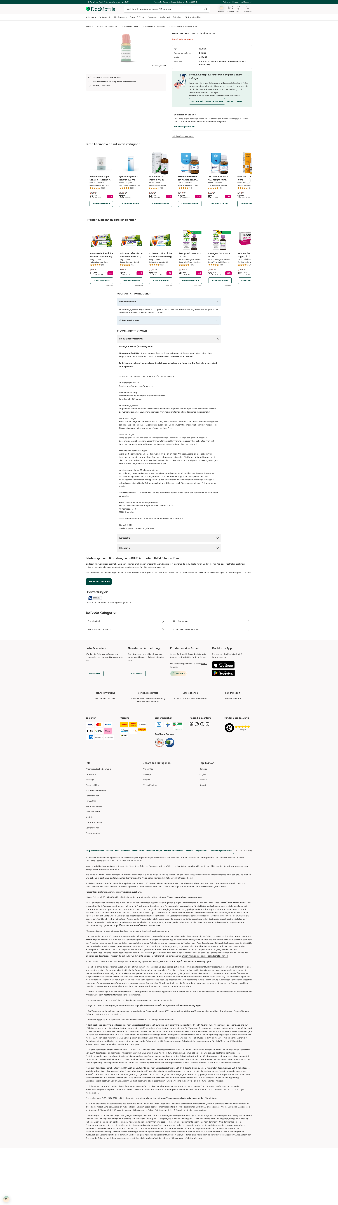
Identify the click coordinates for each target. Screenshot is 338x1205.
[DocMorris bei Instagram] (202, 724)
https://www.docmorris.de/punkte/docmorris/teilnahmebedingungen (168, 1006)
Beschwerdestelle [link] (94, 806)
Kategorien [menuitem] (91, 17)
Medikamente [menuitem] (120, 17)
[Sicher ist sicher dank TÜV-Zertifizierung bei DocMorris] (159, 724)
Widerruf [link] (125, 850)
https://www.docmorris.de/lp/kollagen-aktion (182, 1098)
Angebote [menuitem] (106, 17)
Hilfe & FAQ (91, 801)
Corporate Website (95, 850)
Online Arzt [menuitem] (165, 17)
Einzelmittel (161, 26)
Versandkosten (92, 795)
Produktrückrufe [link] (93, 811)
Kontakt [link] (89, 817)
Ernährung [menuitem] (152, 17)
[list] (126, 48)
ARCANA (203, 57)
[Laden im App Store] (231, 665)
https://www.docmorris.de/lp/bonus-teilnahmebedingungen (182, 961)
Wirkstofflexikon (150, 785)
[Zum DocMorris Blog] (191, 724)
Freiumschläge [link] (92, 785)
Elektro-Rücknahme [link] (174, 850)
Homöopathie (147, 26)
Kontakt (189, 850)
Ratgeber (147, 779)
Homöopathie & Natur (129, 26)
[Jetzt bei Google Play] (231, 673)
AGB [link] (117, 850)
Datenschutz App (154, 850)
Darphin (203, 779)
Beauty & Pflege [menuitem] (137, 17)
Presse (109, 850)
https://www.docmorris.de (233, 903)
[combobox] (167, 9)
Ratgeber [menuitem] (177, 17)
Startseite (89, 26)
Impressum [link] (201, 850)
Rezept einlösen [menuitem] (195, 17)
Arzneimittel (148, 769)
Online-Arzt (91, 774)
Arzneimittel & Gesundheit (107, 26)
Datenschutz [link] (138, 850)
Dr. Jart (202, 785)
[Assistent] (6, 1199)
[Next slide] (247, 180)
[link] (159, 742)
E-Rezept (90, 779)
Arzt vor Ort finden (234, 101)
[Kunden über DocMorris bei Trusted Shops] (238, 728)
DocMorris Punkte (94, 822)
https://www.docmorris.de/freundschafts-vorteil (137, 925)
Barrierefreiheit (92, 827)
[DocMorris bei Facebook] (197, 724)
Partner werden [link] (93, 833)
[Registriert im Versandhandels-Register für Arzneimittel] (178, 726)
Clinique (203, 769)
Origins (202, 774)
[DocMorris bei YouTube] (207, 724)
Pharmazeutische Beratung (98, 769)
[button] (207, 101)
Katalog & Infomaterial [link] (96, 790)
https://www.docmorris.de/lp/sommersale (181, 897)
